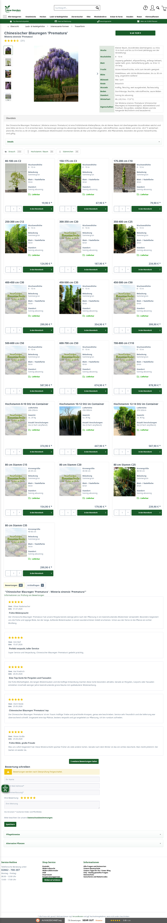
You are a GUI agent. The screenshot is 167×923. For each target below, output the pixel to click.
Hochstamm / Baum (42, 151)
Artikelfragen (35, 585)
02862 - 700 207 (10, 870)
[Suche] (157, 7)
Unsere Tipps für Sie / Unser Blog (97, 870)
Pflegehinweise (13, 834)
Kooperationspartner (51, 877)
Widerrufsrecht (48, 868)
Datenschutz (89, 875)
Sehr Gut (88, 920)
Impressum (47, 875)
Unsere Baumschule (92, 868)
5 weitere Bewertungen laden (84, 761)
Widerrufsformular (50, 870)
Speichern (10, 824)
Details (10, 141)
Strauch (14, 151)
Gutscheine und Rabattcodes (95, 877)
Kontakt (45, 866)
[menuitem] (77, 7)
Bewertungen (13, 585)
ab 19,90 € (136, 33)
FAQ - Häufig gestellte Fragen (96, 873)
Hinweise (99, 920)
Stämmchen (70, 151)
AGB (44, 873)
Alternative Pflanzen (15, 843)
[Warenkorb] (163, 7)
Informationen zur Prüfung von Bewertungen (24, 595)
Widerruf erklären (52, 880)
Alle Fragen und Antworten (95, 866)
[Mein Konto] (152, 7)
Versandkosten (77, 916)
